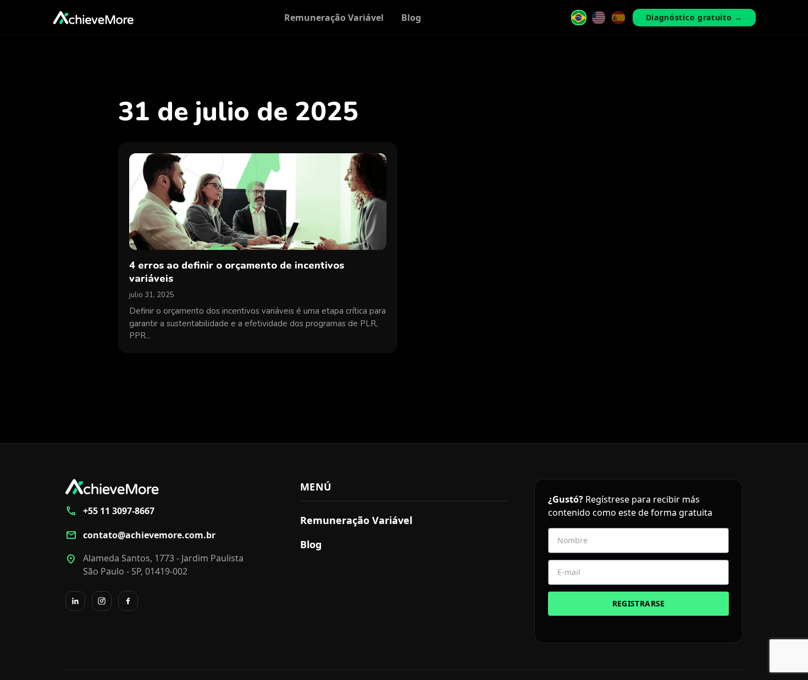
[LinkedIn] (75, 601)
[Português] (578, 17)
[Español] (618, 17)
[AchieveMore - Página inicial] (93, 17)
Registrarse (638, 603)
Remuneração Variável (334, 18)
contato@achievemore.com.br (140, 535)
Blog (411, 18)
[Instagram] (102, 601)
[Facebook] (128, 601)
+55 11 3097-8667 (109, 510)
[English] (598, 17)
